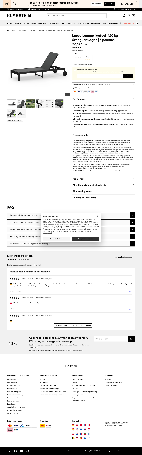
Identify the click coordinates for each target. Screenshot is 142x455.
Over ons (108, 379)
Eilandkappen (12, 389)
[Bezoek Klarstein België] (73, 438)
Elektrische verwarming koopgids (52, 395)
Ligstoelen (32, 30)
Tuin (13, 30)
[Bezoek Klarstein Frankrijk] (85, 425)
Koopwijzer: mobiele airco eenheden (53, 392)
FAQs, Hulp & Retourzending (126, 9)
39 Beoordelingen (77, 50)
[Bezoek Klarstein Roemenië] (81, 434)
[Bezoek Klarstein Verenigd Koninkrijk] (77, 429)
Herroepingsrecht (78, 395)
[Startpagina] (9, 30)
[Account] (124, 15)
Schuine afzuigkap (14, 392)
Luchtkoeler (11, 404)
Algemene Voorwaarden (56, 451)
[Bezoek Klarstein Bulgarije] (85, 434)
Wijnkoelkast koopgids (48, 385)
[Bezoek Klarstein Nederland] (77, 438)
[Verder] (137, 23)
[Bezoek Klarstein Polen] (73, 434)
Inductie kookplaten (14, 410)
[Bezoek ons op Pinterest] (28, 451)
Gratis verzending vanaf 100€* (40, 9)
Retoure (75, 389)
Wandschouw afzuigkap (16, 407)
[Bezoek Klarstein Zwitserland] (81, 425)
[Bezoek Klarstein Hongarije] (89, 429)
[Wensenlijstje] (129, 15)
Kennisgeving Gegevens (113, 382)
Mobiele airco (12, 382)
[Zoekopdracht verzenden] (49, 15)
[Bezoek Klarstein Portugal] (81, 438)
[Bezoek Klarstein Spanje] (73, 429)
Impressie (71, 451)
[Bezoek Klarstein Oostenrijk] (77, 425)
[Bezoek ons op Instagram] (9, 451)
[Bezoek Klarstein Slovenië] (85, 438)
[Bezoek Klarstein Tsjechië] (85, 429)
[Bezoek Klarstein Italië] (89, 425)
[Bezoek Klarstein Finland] (89, 434)
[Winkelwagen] (133, 15)
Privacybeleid (118, 423)
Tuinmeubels (22, 30)
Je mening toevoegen (124, 257)
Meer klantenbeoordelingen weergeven (74, 325)
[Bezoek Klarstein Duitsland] (73, 425)
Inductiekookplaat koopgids (50, 389)
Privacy (41, 451)
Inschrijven (128, 76)
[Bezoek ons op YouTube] (21, 451)
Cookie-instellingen (111, 385)
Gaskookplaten (12, 413)
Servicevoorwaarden (110, 425)
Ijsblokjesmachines (14, 398)
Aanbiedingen (129, 23)
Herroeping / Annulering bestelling (84, 392)
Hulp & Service (77, 379)
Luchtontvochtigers (14, 385)
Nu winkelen (109, 4)
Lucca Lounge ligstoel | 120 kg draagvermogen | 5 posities (56, 30)
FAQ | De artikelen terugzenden (83, 385)
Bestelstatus (76, 382)
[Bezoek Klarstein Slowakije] (81, 429)
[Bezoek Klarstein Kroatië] (77, 434)
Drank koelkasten (13, 401)
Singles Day (44, 382)
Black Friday (44, 379)
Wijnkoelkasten (12, 379)
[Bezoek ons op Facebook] (15, 451)
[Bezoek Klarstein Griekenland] (89, 438)
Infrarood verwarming (15, 395)
